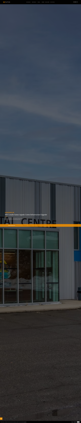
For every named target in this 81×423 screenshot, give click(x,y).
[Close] (80, 421)
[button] (1, 418)
